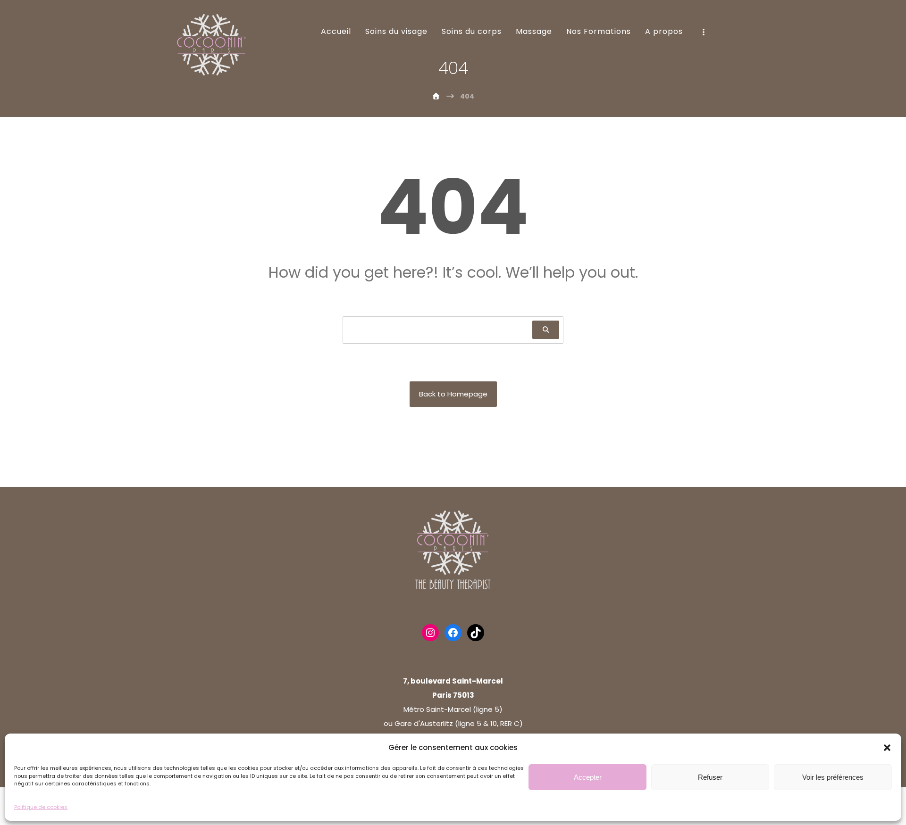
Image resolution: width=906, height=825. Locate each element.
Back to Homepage (453, 394)
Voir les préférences (833, 777)
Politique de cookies (40, 806)
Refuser (710, 777)
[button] (887, 747)
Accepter (588, 777)
